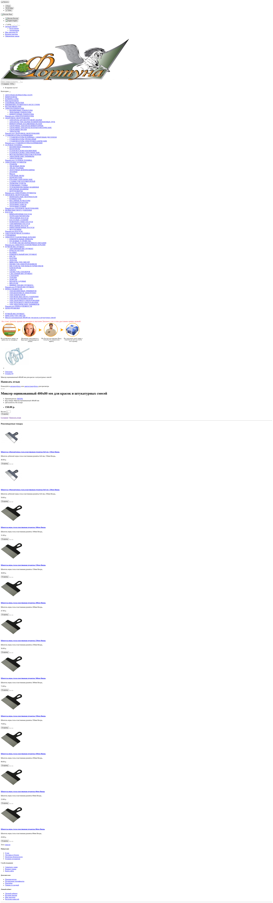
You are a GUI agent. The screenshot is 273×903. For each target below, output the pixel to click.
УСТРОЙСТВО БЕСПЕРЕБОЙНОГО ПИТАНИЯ (27, 243)
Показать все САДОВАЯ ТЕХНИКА (18, 160)
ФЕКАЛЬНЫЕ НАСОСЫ (18, 225)
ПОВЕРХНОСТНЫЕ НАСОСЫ (21, 222)
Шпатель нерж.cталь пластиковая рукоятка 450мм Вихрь (23, 754)
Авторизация (14, 30)
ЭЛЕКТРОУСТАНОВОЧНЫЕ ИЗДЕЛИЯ (20, 237)
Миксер (12, 174)
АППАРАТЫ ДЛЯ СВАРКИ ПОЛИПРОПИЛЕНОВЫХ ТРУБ (32, 122)
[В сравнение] (4, 388)
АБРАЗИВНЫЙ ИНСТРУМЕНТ (21, 249)
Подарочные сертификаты (14, 881)
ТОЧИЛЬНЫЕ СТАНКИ (18, 185)
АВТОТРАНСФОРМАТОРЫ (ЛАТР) (18, 95)
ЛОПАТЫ (13, 260)
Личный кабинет (11, 893)
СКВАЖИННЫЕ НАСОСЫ (19, 224)
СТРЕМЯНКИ (10, 235)
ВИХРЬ (20, 399)
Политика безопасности (14, 857)
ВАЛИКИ (13, 252)
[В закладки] (2, 388)
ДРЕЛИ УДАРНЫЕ (16, 168)
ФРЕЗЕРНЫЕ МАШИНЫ (18, 189)
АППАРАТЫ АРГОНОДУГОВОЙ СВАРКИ (25, 120)
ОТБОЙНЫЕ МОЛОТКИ (14, 103)
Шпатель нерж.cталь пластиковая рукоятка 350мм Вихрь (23, 716)
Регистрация (14, 28)
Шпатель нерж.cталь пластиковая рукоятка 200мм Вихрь (23, 603)
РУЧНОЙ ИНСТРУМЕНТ (14, 247)
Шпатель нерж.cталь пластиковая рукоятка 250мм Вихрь (23, 641)
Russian (15, 18)
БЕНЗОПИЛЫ (14, 149)
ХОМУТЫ (13, 279)
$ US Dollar (9, 8)
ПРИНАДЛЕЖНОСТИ (13, 289)
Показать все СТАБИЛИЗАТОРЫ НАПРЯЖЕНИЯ (23, 143)
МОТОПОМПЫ (15, 229)
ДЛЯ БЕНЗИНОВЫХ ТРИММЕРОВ (22, 291)
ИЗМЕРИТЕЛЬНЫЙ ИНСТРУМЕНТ (23, 254)
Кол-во (3, 411)
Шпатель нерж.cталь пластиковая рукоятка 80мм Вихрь (23, 829)
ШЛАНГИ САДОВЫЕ (17, 281)
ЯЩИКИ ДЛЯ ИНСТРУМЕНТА (21, 285)
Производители (11, 879)
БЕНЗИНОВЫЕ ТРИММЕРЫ (20, 147)
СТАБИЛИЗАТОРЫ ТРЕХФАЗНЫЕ (22, 139)
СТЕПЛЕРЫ (14, 275)
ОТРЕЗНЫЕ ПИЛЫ (16, 176)
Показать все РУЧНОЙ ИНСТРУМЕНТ (19, 287)
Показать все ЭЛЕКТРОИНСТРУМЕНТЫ (20, 193)
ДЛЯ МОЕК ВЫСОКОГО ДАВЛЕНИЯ (23, 297)
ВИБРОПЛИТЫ (11, 97)
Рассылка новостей (12, 899)
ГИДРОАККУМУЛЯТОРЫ (19, 216)
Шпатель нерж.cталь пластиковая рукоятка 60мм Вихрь (23, 791)
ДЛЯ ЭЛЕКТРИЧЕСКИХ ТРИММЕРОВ (24, 304)
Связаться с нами (11, 867)
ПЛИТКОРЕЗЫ (15, 268)
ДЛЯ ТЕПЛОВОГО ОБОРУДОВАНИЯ (23, 302)
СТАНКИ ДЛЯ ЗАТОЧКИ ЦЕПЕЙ (22, 181)
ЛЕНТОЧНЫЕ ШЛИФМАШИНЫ (22, 170)
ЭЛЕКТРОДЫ (14, 131)
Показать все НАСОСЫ (14, 231)
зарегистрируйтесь (31, 386)
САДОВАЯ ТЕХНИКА (13, 145)
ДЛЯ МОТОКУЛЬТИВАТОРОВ (21, 298)
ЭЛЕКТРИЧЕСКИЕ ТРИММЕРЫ (21, 156)
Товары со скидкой (12, 885)
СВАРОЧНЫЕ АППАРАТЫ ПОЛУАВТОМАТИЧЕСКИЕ (30, 127)
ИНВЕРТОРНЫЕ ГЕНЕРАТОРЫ (21, 114)
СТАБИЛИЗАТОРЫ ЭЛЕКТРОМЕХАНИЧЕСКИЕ (28, 141)
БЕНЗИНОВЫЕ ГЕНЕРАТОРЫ (21, 110)
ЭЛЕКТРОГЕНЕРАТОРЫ (14, 108)
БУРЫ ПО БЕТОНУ (16, 250)
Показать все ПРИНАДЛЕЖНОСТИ (18, 306)
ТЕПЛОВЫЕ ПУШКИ (17, 206)
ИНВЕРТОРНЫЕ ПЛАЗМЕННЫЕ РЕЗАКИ (25, 124)
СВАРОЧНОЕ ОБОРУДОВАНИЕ (17, 118)
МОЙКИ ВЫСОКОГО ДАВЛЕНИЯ (18, 210)
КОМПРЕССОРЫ (11, 99)
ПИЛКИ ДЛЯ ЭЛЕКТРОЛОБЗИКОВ (23, 264)
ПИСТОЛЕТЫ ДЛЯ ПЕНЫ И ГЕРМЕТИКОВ (26, 266)
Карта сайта (9, 871)
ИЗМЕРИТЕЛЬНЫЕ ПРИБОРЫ (21, 239)
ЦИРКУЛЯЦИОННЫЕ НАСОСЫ (21, 227)
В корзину (5, 414)
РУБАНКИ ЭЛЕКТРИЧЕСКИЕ (21, 179)
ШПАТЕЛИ (13, 283)
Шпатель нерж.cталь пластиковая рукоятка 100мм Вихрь (23, 527)
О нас (7, 853)
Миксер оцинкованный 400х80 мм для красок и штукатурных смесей (30, 317)
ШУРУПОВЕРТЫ (16, 191)
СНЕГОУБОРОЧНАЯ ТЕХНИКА (17, 233)
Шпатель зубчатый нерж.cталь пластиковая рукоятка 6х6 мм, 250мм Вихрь (30, 490)
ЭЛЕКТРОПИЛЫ (15, 158)
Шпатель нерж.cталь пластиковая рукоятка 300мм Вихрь (23, 678)
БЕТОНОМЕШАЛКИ (13, 106)
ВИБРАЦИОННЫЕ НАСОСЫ (20, 214)
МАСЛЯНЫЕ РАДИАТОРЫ (19, 200)
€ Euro (8, 6)
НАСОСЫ (9, 212)
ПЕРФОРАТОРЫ (15, 177)
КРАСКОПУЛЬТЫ (12, 101)
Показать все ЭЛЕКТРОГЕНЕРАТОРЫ (19, 116)
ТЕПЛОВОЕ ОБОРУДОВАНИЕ (17, 195)
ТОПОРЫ (13, 277)
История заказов (11, 895)
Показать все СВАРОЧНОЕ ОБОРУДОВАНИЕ (22, 133)
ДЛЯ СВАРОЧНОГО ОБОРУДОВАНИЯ (24, 300)
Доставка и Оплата (12, 855)
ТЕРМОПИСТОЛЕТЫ (17, 183)
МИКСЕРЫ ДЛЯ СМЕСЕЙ (19, 262)
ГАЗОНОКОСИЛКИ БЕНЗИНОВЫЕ (23, 151)
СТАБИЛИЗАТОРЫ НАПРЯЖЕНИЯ (19, 135)
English (14, 21)
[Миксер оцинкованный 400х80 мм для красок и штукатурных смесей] (17, 368)
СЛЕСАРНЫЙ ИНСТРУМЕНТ (20, 273)
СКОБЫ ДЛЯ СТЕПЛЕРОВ (19, 272)
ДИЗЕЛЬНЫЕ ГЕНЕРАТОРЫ (20, 112)
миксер (7, 845)
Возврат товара (10, 869)
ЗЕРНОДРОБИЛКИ (12, 308)
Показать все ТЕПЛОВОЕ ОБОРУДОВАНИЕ (22, 208)
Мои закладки (10, 897)
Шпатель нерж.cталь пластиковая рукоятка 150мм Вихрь (23, 565)
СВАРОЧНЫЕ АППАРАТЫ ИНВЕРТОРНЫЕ (26, 126)
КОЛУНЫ (13, 258)
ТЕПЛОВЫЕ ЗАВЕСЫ (17, 204)
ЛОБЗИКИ (13, 172)
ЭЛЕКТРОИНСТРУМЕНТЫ (15, 162)
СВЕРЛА (12, 270)
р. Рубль (9, 10)
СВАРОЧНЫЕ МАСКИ (18, 129)
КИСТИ (12, 256)
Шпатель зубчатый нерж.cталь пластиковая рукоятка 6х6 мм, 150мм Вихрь (30, 452)
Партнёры (8, 883)
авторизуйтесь (15, 386)
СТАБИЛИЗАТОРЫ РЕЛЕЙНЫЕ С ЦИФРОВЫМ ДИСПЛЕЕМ (33, 137)
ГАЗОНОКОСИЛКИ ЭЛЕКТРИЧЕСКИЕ (24, 152)
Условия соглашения (12, 859)
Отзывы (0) (9, 373)
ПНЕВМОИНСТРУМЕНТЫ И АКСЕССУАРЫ (22, 104)
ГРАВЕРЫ (13, 164)
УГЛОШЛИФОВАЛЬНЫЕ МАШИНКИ (24, 187)
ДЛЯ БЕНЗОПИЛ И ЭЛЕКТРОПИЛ (22, 293)
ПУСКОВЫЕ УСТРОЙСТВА (20, 241)
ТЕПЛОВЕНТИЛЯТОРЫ (18, 202)
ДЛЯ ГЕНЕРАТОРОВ (17, 295)
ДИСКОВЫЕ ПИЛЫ (17, 166)
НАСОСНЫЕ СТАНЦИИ (18, 220)
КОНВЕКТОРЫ (15, 199)
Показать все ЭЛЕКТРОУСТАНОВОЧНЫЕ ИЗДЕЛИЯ (25, 245)
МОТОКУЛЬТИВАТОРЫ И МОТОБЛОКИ (25, 154)
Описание (8, 372)
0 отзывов (4, 418)
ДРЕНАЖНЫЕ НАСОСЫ (18, 218)
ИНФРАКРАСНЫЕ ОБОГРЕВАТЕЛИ (23, 197)
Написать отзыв (15, 418)
